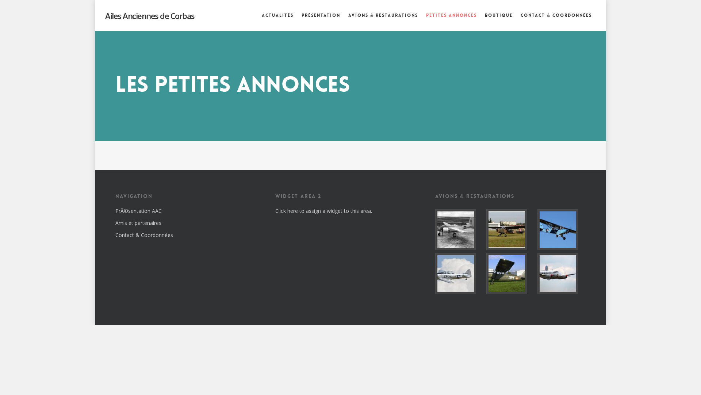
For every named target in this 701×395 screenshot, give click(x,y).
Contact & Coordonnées (556, 15)
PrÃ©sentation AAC (138, 210)
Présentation (321, 15)
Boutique (499, 15)
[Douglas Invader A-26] (459, 229)
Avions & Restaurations (383, 15)
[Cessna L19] (510, 273)
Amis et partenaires (138, 222)
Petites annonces (451, 15)
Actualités (278, 15)
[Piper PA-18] (561, 229)
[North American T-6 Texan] (459, 273)
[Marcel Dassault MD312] (561, 273)
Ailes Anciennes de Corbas (150, 16)
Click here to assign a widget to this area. (323, 210)
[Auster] (510, 229)
